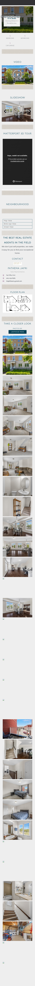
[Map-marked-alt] (8, 17)
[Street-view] (5, 17)
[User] (15, 17)
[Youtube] (11, 17)
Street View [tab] (8, 227)
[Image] (18, 17)
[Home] (2, 17)
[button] (17, 75)
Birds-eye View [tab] (10, 224)
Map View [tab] (8, 221)
